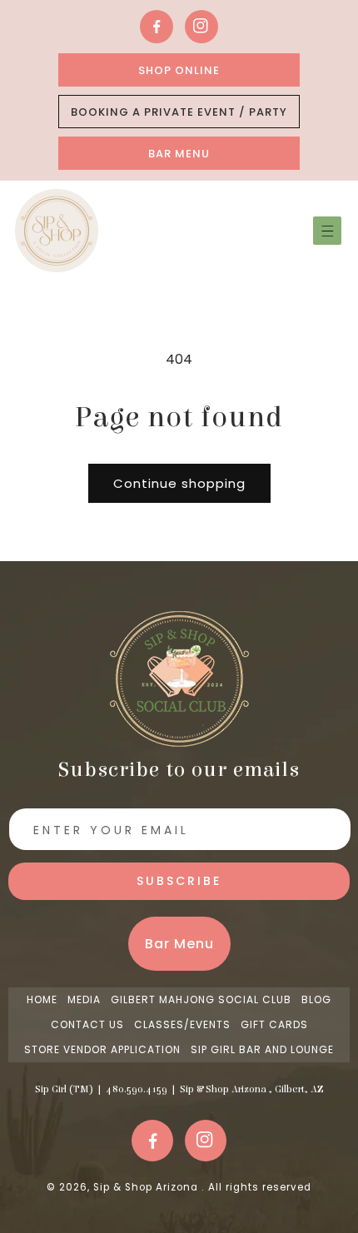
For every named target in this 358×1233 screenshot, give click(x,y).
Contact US (87, 1024)
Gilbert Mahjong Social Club (201, 999)
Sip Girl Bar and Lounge (262, 1049)
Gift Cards (274, 1024)
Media (84, 999)
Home (42, 999)
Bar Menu (179, 154)
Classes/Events (182, 1024)
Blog (316, 999)
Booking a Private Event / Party (179, 112)
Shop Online (179, 70)
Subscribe (179, 881)
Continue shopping (179, 483)
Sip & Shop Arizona (147, 1187)
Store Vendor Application (102, 1049)
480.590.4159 (136, 1089)
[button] (327, 230)
